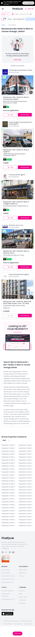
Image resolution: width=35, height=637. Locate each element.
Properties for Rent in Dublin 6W (9, 469)
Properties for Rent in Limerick (9, 504)
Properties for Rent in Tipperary (26, 516)
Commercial (30, 19)
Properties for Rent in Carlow (9, 448)
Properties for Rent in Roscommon (26, 513)
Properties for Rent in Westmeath (9, 522)
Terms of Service (8, 624)
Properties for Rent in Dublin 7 (26, 469)
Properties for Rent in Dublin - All (26, 457)
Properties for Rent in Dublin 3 (9, 463)
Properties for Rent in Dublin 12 (9, 478)
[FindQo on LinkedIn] (10, 552)
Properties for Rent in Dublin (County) (9, 493)
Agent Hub (22, 573)
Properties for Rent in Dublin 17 (26, 484)
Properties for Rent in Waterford (26, 519)
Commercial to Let (7, 582)
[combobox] (21, 14)
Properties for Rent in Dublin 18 (9, 487)
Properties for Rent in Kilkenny (26, 499)
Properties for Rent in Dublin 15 (26, 481)
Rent (4, 14)
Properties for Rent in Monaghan (26, 510)
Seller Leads (23, 570)
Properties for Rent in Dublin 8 (9, 472)
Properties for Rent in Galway (9, 496)
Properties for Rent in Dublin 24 (26, 490)
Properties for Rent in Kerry (26, 496)
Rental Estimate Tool (8, 599)
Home (3, 25)
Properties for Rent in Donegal (26, 454)
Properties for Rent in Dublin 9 (26, 472)
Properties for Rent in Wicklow (9, 525)
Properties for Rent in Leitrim (26, 501)
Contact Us (22, 600)
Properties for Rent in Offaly (9, 513)
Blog (20, 594)
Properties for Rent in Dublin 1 (9, 460)
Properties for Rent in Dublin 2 (26, 460)
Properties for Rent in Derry (9, 454)
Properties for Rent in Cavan (26, 448)
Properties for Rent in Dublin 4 (26, 463)
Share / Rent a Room (8, 576)
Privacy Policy (18, 624)
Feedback (22, 603)
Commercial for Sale (8, 579)
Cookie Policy (28, 624)
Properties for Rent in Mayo (26, 507)
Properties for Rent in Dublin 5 (9, 466)
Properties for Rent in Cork (26, 451)
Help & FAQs (23, 597)
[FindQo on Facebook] (3, 552)
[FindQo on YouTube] (13, 552)
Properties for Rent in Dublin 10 (9, 475)
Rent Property (6, 573)
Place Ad (17, 633)
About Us (22, 590)
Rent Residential (18, 19)
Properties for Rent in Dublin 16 (9, 484)
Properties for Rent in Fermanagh (26, 493)
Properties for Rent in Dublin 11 (26, 475)
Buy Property (6, 570)
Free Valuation (28, 3)
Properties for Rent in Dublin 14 (9, 481)
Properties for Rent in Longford (26, 504)
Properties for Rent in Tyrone (9, 519)
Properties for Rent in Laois (9, 501)
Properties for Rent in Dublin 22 (9, 490)
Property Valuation (7, 590)
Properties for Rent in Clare (9, 451)
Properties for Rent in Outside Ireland (26, 525)
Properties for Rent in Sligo (9, 516)
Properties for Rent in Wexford (26, 522)
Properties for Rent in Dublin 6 (26, 466)
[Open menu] (3, 9)
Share (10, 19)
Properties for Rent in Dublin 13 (26, 478)
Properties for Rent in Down (9, 457)
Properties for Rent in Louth (9, 507)
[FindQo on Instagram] (6, 552)
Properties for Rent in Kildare (9, 499)
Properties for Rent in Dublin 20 (26, 487)
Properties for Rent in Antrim (9, 445)
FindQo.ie (17, 8)
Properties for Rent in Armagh (26, 445)
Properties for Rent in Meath (9, 510)
